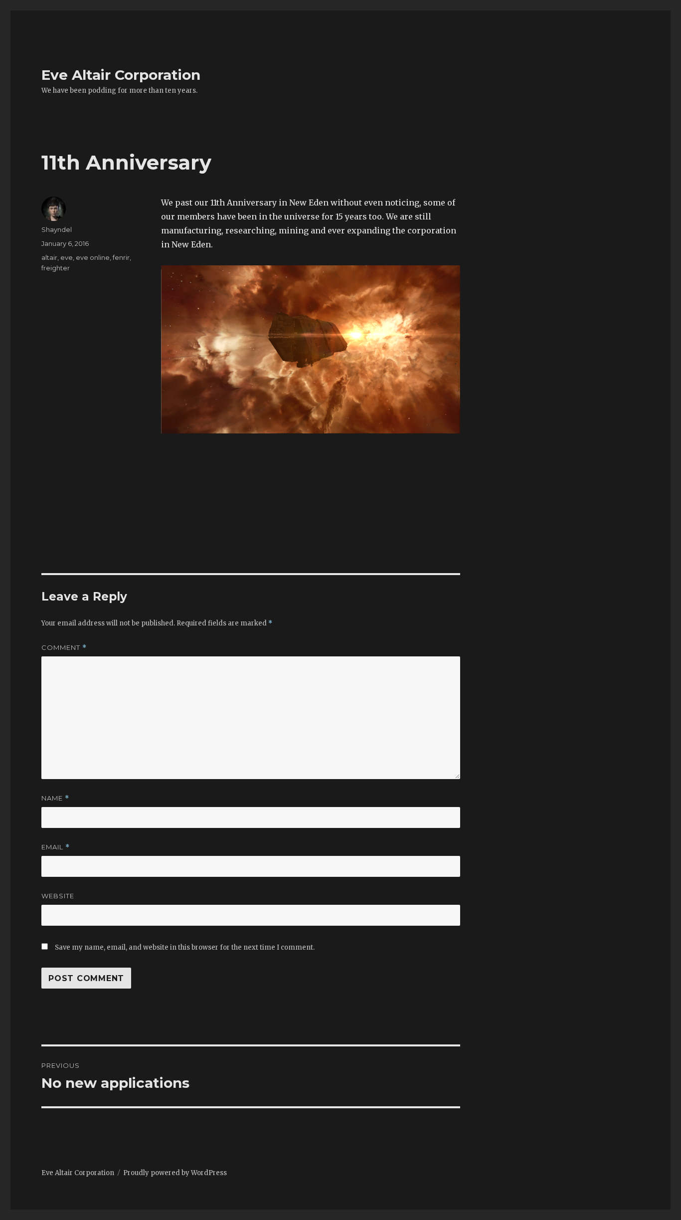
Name (55, 798)
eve (66, 257)
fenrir (121, 257)
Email (55, 847)
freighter (55, 268)
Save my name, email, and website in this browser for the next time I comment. (185, 947)
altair (49, 257)
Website (57, 896)
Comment (64, 647)
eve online (93, 257)
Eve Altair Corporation (120, 74)
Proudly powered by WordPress (175, 1173)
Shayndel (56, 229)
